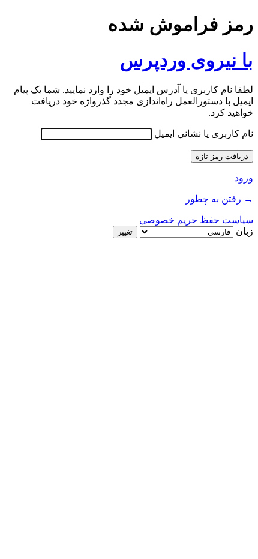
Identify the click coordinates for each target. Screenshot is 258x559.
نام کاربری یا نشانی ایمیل (203, 133)
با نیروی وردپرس (186, 60)
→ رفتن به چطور (219, 199)
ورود (244, 178)
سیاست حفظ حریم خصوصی (196, 220)
